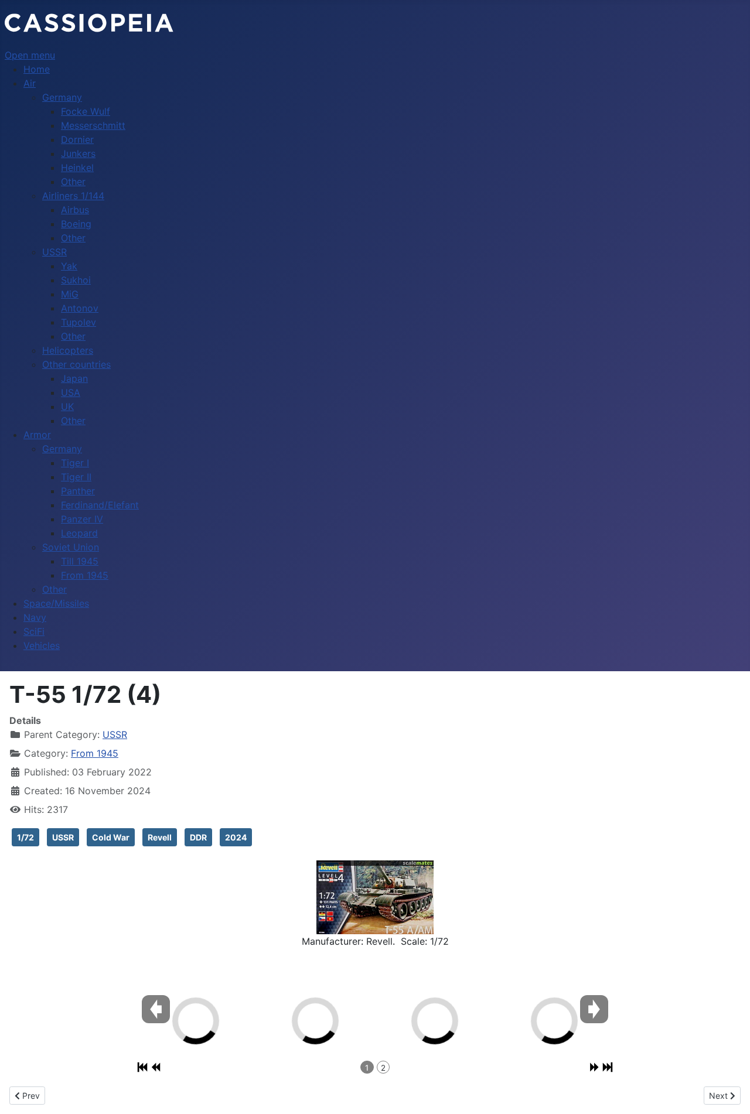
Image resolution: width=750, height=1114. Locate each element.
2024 (236, 837)
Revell (160, 837)
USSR (115, 734)
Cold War (110, 837)
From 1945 (94, 753)
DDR (198, 837)
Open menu (30, 55)
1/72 (25, 837)
